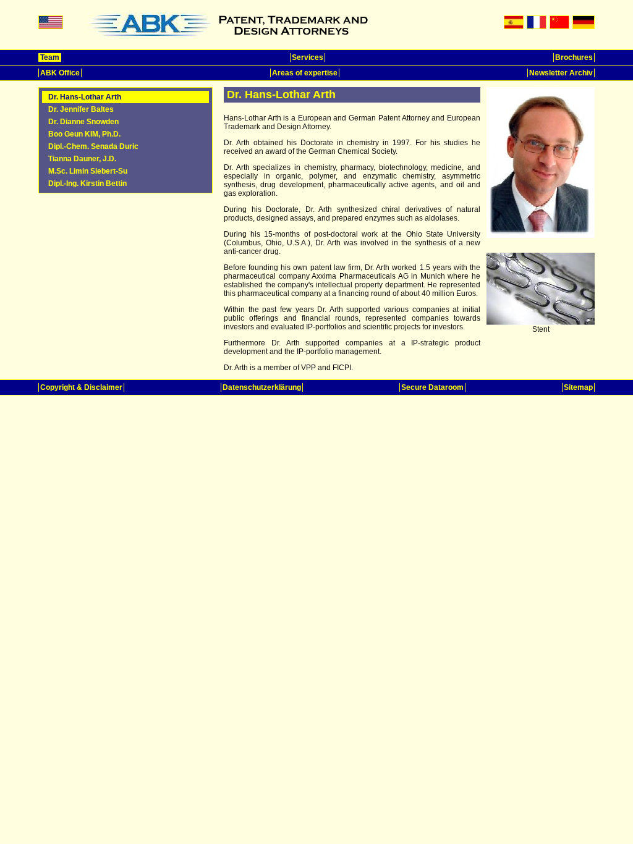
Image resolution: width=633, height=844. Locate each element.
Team (49, 57)
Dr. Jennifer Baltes (81, 109)
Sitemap (578, 387)
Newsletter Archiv (561, 73)
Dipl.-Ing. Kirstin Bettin (87, 183)
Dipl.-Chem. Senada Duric (93, 146)
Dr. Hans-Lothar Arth (84, 97)
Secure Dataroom (432, 387)
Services (307, 57)
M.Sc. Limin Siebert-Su (87, 171)
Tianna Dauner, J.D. (82, 158)
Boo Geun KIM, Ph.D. (84, 134)
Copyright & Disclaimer (81, 387)
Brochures (574, 57)
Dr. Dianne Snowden (83, 121)
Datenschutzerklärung (262, 387)
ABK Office (60, 73)
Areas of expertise (305, 73)
